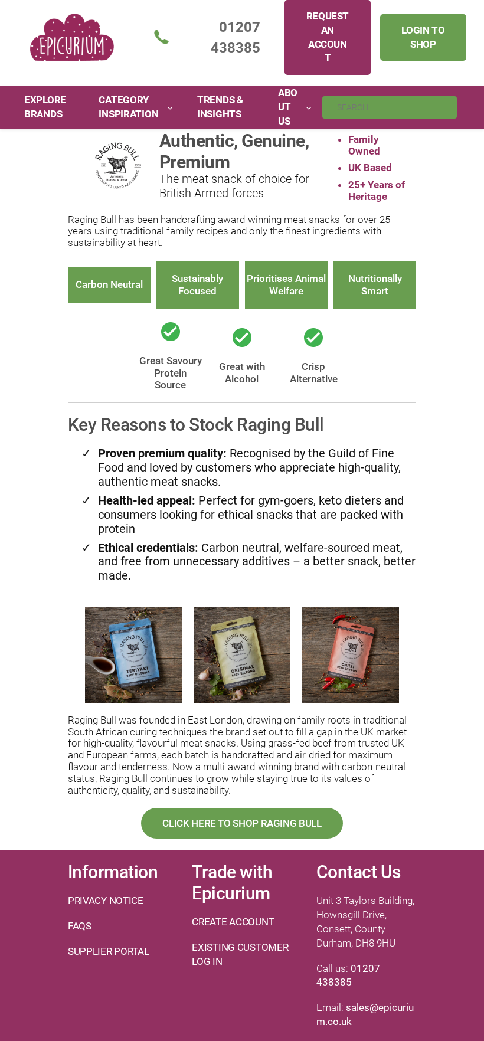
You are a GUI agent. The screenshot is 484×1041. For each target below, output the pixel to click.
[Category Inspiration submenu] (170, 107)
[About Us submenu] (309, 107)
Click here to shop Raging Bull (241, 823)
